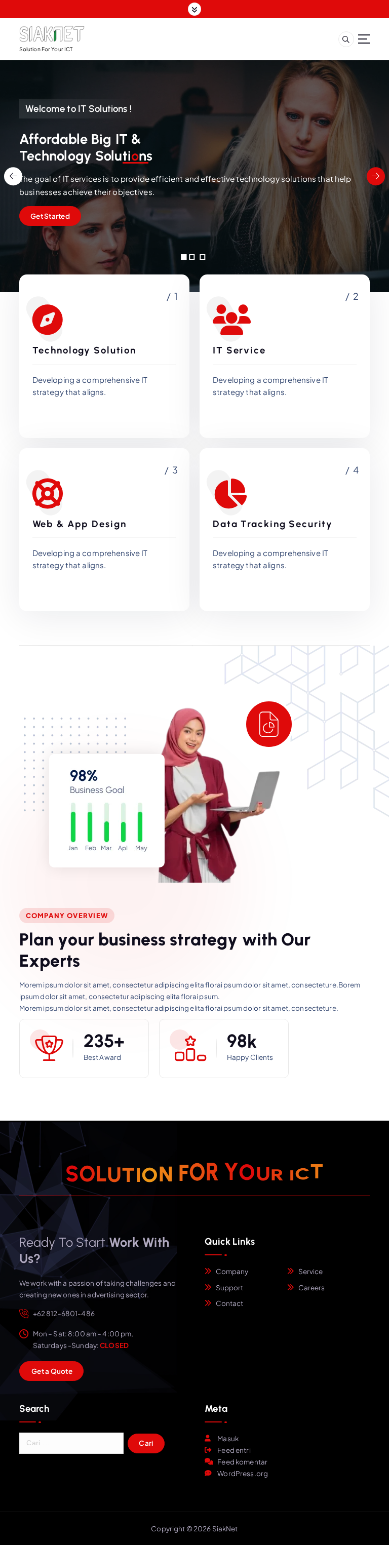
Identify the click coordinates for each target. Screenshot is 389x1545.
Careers (311, 1287)
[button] (183, 257)
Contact (230, 1303)
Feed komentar (242, 1461)
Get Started (50, 216)
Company (232, 1271)
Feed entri (233, 1450)
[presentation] (13, 176)
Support (230, 1287)
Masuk (228, 1438)
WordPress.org (242, 1473)
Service (310, 1271)
